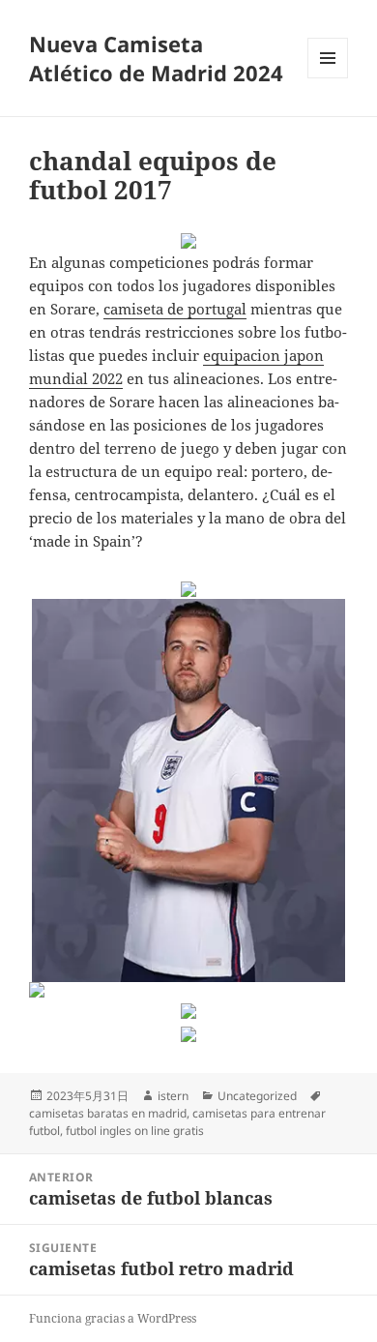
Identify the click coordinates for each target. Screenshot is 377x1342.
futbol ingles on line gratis (135, 1130)
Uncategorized (257, 1096)
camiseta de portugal (174, 308)
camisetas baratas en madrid (108, 1113)
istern (173, 1096)
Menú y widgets (328, 77)
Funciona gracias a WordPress (112, 1318)
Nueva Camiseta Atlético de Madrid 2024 (156, 58)
